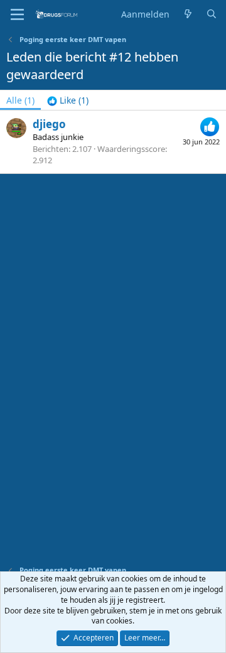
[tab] (68, 100)
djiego (49, 124)
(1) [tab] (20, 100)
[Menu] (17, 14)
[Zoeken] (211, 14)
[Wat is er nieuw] (188, 14)
